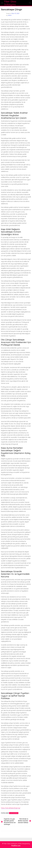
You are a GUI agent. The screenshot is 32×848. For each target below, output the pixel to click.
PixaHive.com (15, 846)
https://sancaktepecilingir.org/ (10, 808)
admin (10, 15)
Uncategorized (14, 813)
